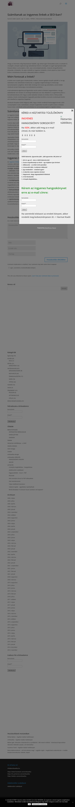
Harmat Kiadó (63, 217)
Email (23, 145)
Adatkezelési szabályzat (39, 804)
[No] (73, 802)
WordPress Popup (50, 228)
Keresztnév (24, 139)
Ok (29, 804)
